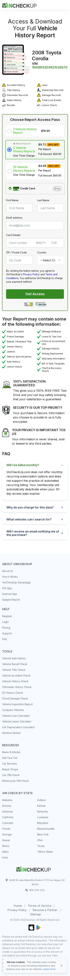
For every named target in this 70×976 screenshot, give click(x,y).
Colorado (7, 822)
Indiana (41, 799)
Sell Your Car (9, 757)
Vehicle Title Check (13, 669)
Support (7, 633)
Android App (9, 593)
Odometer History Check (17, 687)
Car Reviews (9, 763)
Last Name (43, 200)
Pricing (6, 627)
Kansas (41, 805)
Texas (41, 845)
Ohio (40, 840)
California (7, 817)
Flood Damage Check (15, 698)
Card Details (13, 235)
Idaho (5, 851)
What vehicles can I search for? (29, 519)
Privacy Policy (31, 274)
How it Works (10, 576)
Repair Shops (10, 769)
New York (43, 834)
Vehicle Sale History (14, 658)
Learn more (49, 969)
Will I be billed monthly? (22, 465)
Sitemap (35, 914)
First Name (12, 200)
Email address (14, 217)
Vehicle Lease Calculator (16, 721)
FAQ (4, 639)
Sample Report (11, 599)
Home (18, 905)
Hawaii (6, 840)
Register (7, 616)
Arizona (6, 805)
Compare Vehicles (13, 709)
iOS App (7, 588)
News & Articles (11, 752)
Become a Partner (45, 910)
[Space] (33, 868)
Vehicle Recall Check (14, 664)
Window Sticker (11, 732)
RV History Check (12, 692)
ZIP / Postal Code (16, 252)
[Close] (61, 965)
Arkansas (7, 811)
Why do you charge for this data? (30, 507)
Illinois (5, 845)
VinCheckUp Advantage (16, 582)
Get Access (35, 294)
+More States (45, 851)
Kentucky (42, 811)
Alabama (7, 799)
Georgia (7, 834)
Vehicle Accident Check (16, 675)
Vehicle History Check (15, 681)
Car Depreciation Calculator (18, 727)
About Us (7, 570)
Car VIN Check (11, 775)
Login (5, 621)
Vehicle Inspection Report (17, 704)
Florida (6, 828)
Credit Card (27, 188)
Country (41, 252)
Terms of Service (39, 905)
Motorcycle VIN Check (15, 780)
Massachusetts (46, 828)
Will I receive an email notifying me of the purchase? (32, 533)
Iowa (5, 857)
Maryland (42, 822)
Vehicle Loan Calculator (16, 715)
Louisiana (42, 817)
